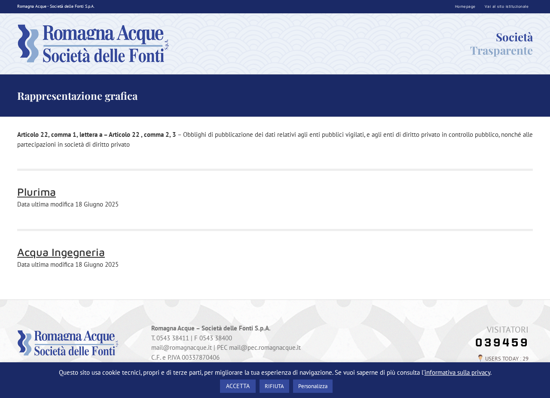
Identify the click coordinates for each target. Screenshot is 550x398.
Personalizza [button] (312, 386)
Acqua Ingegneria (61, 252)
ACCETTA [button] (238, 386)
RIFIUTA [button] (274, 386)
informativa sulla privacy (457, 372)
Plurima (36, 191)
